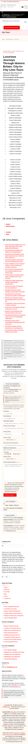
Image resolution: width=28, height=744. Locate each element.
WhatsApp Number (9, 421)
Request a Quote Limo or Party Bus (13, 615)
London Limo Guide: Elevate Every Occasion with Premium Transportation (14, 282)
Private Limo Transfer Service (12, 628)
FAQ (5, 594)
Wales (7, 234)
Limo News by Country (10, 608)
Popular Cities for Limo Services (13, 613)
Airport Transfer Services (11, 626)
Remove (16, 505)
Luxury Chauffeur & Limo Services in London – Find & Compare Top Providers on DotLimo (15, 265)
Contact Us (7, 598)
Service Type (7, 437)
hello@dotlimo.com (12, 667)
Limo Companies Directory (11, 606)
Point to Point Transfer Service (12, 639)
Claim (6, 505)
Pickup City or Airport (9, 425)
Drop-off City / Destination (11, 443)
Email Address (7, 416)
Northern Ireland (10, 226)
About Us (6, 589)
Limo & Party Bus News (10, 617)
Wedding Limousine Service (12, 635)
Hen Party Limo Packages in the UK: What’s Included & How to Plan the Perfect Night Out (14, 255)
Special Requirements (12, 462)
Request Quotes (13, 389)
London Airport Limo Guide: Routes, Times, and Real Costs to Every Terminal (14, 276)
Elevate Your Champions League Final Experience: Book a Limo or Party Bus (15, 299)
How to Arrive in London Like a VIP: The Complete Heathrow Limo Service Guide (14, 270)
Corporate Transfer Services (12, 637)
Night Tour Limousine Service (12, 630)
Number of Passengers (10, 447)
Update (11, 505)
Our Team (7, 591)
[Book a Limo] (2, 369)
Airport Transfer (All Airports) (12, 611)
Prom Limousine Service (11, 641)
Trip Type (6, 452)
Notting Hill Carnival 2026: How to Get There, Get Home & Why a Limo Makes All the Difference (15, 246)
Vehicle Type (7, 456)
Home (5, 587)
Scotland (8, 232)
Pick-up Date (7, 431)
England (8, 224)
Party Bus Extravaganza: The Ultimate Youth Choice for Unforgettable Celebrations (15, 316)
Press (5, 596)
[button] (12, 27)
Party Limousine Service (11, 632)
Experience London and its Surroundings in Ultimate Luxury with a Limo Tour (15, 322)
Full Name (6, 411)
